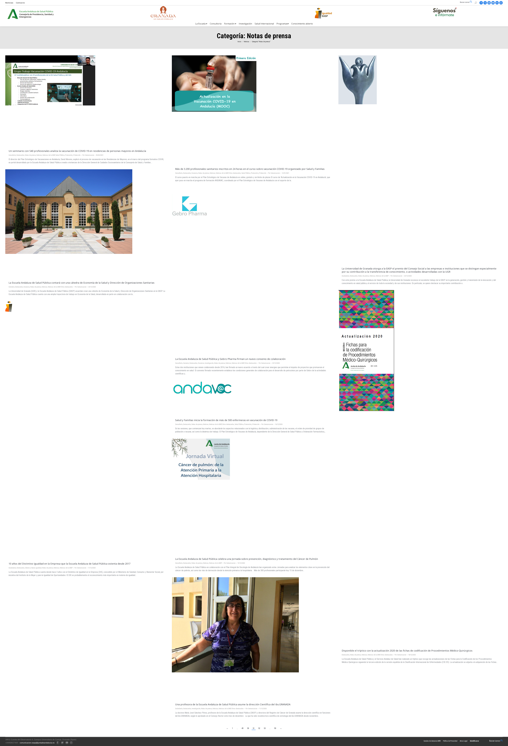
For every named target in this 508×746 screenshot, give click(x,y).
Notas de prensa (30, 155)
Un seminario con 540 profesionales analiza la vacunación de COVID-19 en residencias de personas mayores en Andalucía (77, 151)
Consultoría (12, 155)
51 (254, 728)
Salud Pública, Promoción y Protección (68, 155)
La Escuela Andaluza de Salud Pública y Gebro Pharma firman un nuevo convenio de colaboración (230, 359)
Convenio (11, 287)
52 (259, 728)
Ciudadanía (345, 276)
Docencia (195, 173)
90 (275, 728)
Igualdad (39, 568)
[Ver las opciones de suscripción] (445, 12)
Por (88, 155)
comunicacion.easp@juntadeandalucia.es (37, 743)
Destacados (20, 155)
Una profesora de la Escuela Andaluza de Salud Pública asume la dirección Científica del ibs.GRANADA (232, 704)
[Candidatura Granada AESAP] (163, 19)
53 (265, 728)
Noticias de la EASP (49, 155)
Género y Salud (30, 568)
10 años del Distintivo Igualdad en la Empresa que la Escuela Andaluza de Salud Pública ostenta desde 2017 (69, 563)
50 (248, 728)
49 (242, 728)
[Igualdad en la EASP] (327, 13)
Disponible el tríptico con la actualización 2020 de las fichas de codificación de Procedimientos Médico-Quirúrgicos (407, 650)
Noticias (39, 155)
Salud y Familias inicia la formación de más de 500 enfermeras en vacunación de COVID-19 (226, 420)
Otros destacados (235, 173)
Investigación (209, 363)
